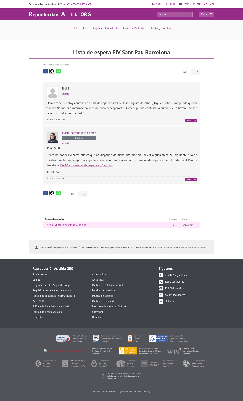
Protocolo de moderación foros (109, 306)
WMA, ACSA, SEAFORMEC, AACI (75, 4)
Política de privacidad (104, 290)
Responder (191, 120)
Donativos (97, 317)
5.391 (172, 4)
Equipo (36, 279)
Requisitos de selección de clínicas (52, 290)
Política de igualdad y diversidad (51, 306)
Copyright (97, 311)
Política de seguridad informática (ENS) (54, 295)
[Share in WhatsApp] (58, 71)
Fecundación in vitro (134, 28)
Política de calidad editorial (107, 285)
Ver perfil (65, 94)
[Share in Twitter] (51, 71)
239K (158, 4)
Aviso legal (98, 279)
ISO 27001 (38, 301)
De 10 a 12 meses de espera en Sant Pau (86, 165)
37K (198, 4)
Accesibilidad (99, 274)
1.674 (211, 4)
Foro (85, 28)
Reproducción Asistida (105, 28)
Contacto (38, 317)
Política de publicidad (104, 301)
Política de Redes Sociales (47, 311)
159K (186, 4)
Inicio (75, 28)
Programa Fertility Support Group (51, 285)
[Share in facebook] (45, 71)
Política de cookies (102, 295)
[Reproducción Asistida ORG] (60, 14)
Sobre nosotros (41, 274)
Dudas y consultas (161, 28)
